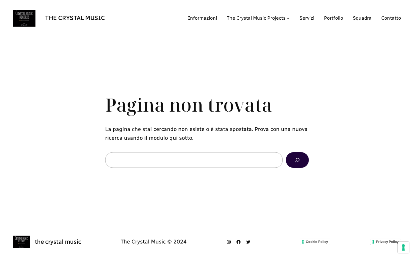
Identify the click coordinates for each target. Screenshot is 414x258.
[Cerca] (297, 160)
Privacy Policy (387, 242)
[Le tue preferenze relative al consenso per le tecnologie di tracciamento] (403, 247)
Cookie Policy (317, 242)
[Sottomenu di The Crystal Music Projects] (288, 18)
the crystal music (75, 17)
